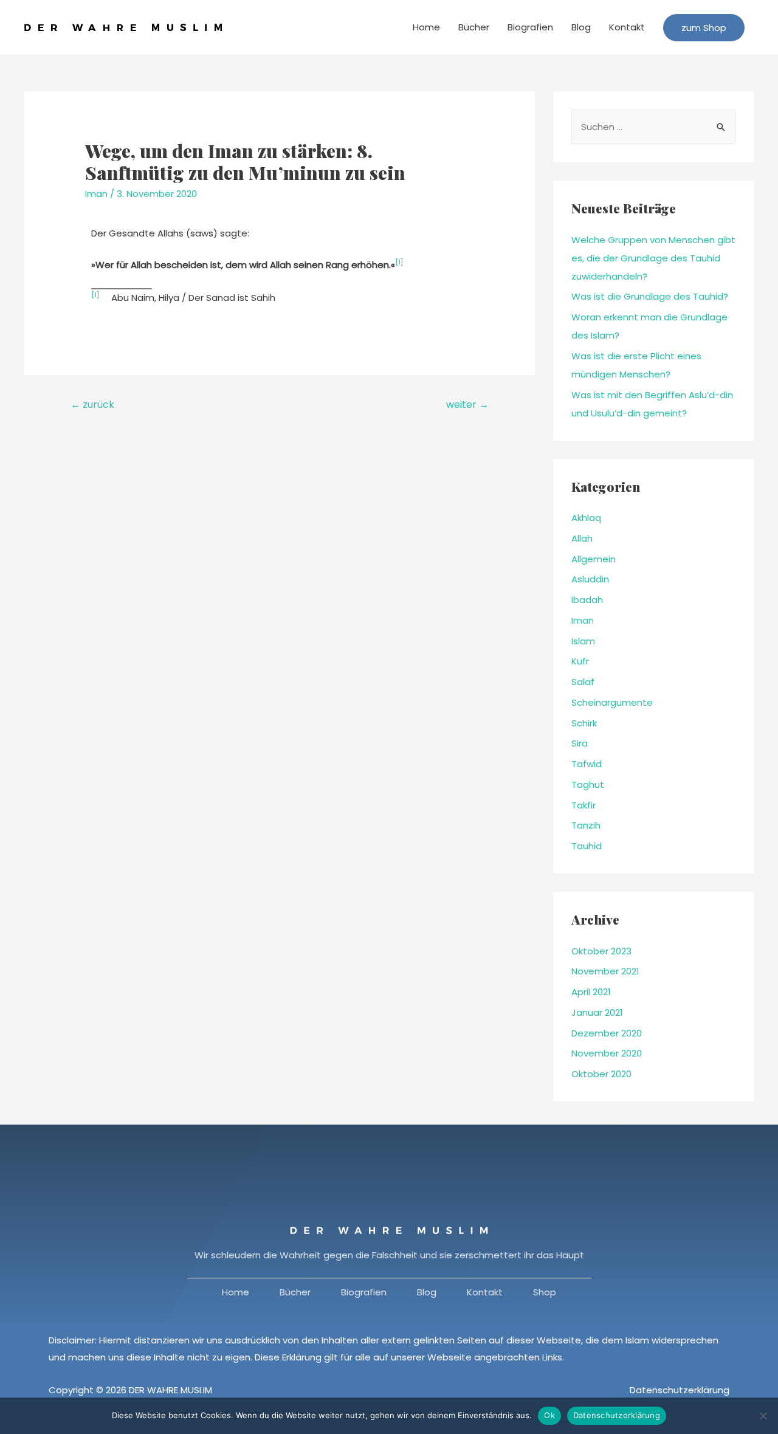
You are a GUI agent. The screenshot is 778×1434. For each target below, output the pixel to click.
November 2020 (606, 1053)
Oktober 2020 (601, 1073)
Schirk (584, 723)
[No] (763, 1416)
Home (426, 27)
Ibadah (587, 599)
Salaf (582, 681)
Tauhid (586, 845)
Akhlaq (586, 517)
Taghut (587, 784)
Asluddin (590, 579)
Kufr (580, 661)
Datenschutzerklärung (679, 1390)
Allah (582, 538)
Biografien (530, 27)
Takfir (583, 805)
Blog (581, 27)
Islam (583, 641)
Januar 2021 (597, 1012)
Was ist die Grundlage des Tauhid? (649, 296)
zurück (92, 405)
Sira (579, 743)
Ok (549, 1415)
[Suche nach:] (653, 126)
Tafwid (586, 763)
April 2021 (591, 991)
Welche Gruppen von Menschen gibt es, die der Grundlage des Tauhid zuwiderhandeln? (653, 258)
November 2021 (605, 971)
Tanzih (586, 825)
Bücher (473, 27)
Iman (96, 193)
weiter (467, 405)
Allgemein (593, 559)
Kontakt (627, 27)
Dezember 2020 (606, 1033)
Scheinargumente (612, 702)
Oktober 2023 (601, 951)
